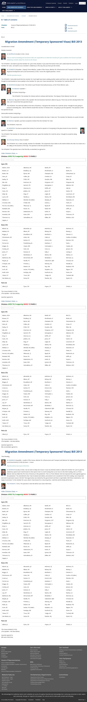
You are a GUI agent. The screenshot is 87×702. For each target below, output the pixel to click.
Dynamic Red (4, 653)
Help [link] (43, 699)
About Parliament (64, 7)
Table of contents (10, 20)
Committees (62, 677)
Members (3, 669)
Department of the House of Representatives (42, 679)
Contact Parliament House (65, 655)
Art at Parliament (63, 664)
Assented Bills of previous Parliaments (40, 666)
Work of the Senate (6, 651)
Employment (5, 684)
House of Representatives (8, 662)
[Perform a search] (84, 3)
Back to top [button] (81, 699)
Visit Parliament (7, 10)
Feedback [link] (38, 699)
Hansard (24, 16)
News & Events (50, 7)
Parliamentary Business (15, 7)
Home (4, 7)
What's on (61, 661)
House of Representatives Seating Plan (11, 671)
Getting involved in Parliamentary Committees (70, 650)
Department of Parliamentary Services (40, 680)
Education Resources (35, 655)
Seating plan (4, 657)
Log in (76, 3)
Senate (3, 650)
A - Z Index (4, 685)
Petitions (61, 651)
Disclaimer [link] (31, 699)
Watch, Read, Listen (35, 651)
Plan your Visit (62, 666)
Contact (60, 3)
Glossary (4, 687)
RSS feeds (4, 689)
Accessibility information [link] (7, 699)
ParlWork (71, 3)
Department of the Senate (37, 677)
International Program (35, 658)
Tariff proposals (34, 668)
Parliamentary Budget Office (38, 682)
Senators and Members (34, 7)
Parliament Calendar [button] (51, 3)
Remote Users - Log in (7, 679)
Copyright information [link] (21, 699)
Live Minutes (4, 668)
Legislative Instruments (36, 669)
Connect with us (63, 653)
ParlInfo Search (6, 680)
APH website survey (7, 682)
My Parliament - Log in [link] (7, 677)
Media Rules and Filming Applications (68, 668)
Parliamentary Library (35, 657)
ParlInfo (65, 3)
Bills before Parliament (36, 664)
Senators (3, 655)
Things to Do (62, 662)
